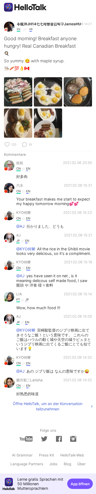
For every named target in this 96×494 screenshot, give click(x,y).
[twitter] (44, 439)
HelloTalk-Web (72, 455)
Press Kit (46, 455)
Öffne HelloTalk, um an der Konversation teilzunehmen (47, 406)
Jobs (53, 464)
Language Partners (26, 464)
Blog (67, 464)
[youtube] (26, 438)
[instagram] (73, 439)
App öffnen (80, 484)
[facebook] (59, 439)
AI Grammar (22, 455)
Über (81, 464)
